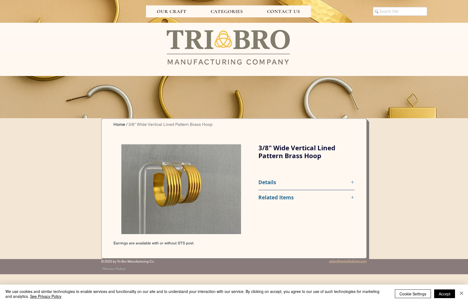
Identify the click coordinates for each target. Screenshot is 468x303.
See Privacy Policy (45, 296)
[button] (171, 11)
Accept (444, 293)
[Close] (461, 294)
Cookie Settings (412, 293)
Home (119, 124)
